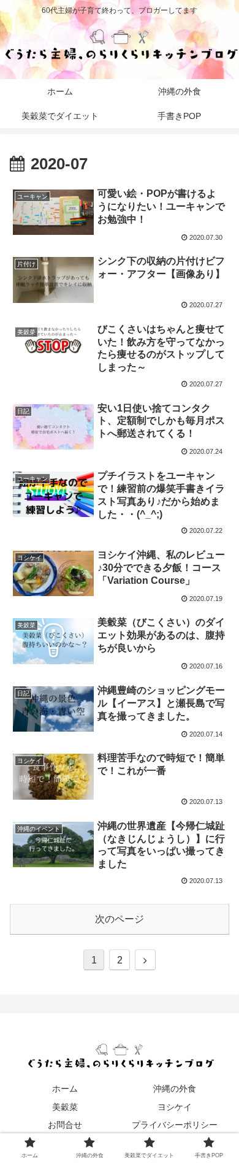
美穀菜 (65, 1107)
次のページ (119, 919)
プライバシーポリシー (175, 1125)
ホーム (65, 1088)
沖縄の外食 (174, 1088)
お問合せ (65, 1125)
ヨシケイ (174, 1107)
